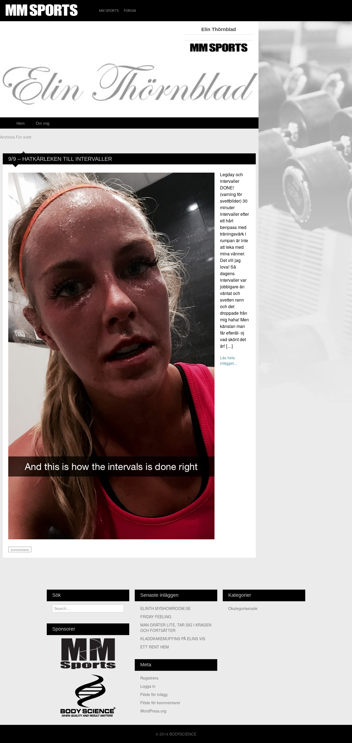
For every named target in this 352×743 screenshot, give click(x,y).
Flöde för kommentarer (160, 702)
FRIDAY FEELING (155, 616)
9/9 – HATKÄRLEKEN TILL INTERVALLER (60, 159)
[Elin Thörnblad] (129, 91)
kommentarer (19, 549)
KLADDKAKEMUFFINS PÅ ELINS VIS (172, 638)
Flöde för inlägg (153, 694)
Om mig (43, 123)
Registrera (149, 678)
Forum (130, 11)
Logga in (147, 686)
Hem (20, 123)
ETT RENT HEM (154, 647)
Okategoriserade (242, 608)
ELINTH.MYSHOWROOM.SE (165, 608)
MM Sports (109, 11)
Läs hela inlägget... (228, 360)
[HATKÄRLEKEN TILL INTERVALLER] (111, 355)
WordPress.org (153, 711)
